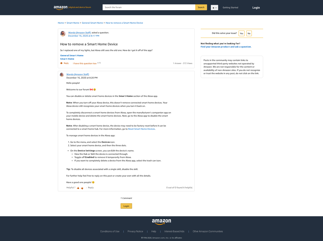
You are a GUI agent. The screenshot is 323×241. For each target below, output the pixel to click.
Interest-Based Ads (174, 231)
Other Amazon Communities (208, 231)
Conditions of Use (109, 231)
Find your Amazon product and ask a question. (226, 46)
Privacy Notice (135, 231)
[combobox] (155, 7)
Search (201, 7)
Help (153, 231)
